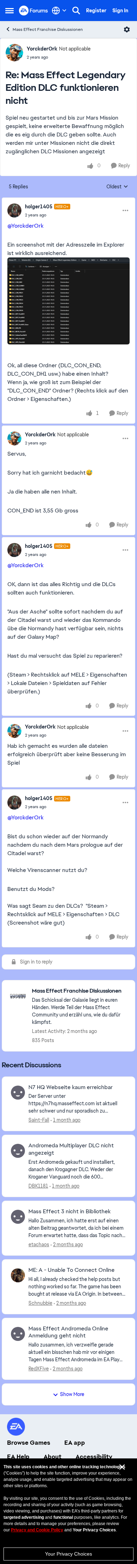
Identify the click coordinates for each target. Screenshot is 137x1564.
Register (96, 10)
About (52, 1457)
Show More (72, 1394)
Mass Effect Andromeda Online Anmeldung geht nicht (68, 1332)
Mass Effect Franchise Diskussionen (48, 29)
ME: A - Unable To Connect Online (71, 1270)
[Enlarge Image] (68, 300)
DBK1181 (38, 1186)
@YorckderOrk (25, 225)
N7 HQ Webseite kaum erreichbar (70, 1087)
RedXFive (38, 1368)
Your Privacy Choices (68, 1554)
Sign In (120, 10)
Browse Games (28, 1442)
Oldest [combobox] (117, 186)
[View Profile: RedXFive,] (18, 1334)
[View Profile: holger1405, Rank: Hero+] (14, 210)
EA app (74, 1442)
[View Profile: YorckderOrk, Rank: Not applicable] (14, 52)
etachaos (38, 1244)
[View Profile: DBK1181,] (18, 1151)
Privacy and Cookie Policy (37, 1530)
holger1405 (38, 206)
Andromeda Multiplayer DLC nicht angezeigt (71, 1149)
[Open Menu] (127, 29)
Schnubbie (40, 1303)
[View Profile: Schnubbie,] (18, 1275)
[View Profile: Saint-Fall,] (18, 1093)
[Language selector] (59, 11)
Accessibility (94, 1457)
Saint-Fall (38, 1120)
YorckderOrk (42, 49)
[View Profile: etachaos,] (18, 1217)
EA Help (18, 1457)
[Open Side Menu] (9, 10)
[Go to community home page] (33, 10)
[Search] (76, 10)
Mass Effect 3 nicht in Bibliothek (69, 1211)
